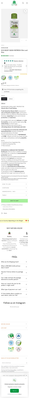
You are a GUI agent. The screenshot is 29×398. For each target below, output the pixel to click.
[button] (23, 3)
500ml (11, 99)
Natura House (4, 47)
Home (2, 45)
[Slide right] (26, 40)
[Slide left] (22, 40)
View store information (9, 209)
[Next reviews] (27, 66)
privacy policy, (12, 370)
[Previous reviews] (2, 66)
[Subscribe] (27, 363)
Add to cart (14, 200)
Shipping (8, 85)
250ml (4, 99)
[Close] (26, 375)
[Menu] (2, 3)
